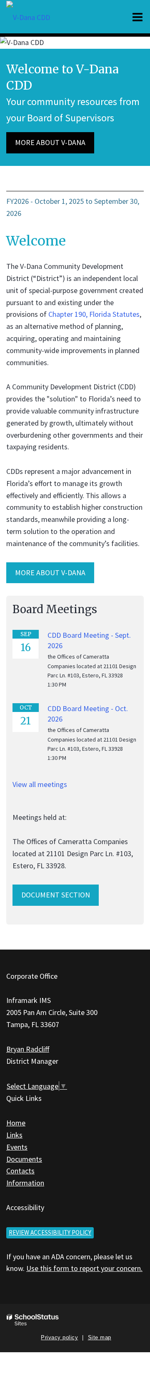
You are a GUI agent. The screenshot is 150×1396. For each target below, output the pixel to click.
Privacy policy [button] (59, 1337)
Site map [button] (99, 1337)
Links (14, 1135)
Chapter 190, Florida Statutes (94, 314)
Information (25, 1183)
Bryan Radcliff (27, 1049)
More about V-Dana (50, 142)
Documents (24, 1159)
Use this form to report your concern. (84, 1268)
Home (15, 1123)
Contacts (20, 1170)
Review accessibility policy (50, 1232)
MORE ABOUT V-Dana (50, 572)
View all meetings (39, 784)
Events (17, 1147)
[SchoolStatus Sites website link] (33, 1320)
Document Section (55, 895)
